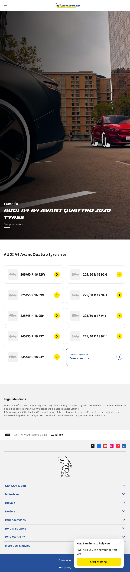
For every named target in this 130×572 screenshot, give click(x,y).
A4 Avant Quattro (30, 434)
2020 (44, 434)
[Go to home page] (68, 5)
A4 (15, 434)
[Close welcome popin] (120, 542)
